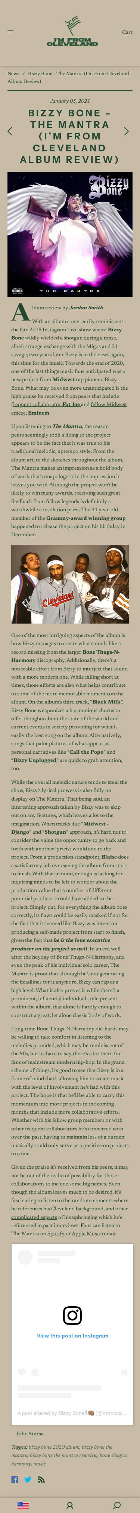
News (13, 73)
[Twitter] (28, 1479)
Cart (127, 32)
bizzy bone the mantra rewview (63, 1455)
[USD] (23, 1505)
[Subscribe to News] (41, 1479)
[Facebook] (14, 1479)
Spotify (56, 1234)
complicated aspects (34, 1217)
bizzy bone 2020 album (54, 1447)
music (39, 1464)
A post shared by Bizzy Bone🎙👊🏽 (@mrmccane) (74, 1413)
